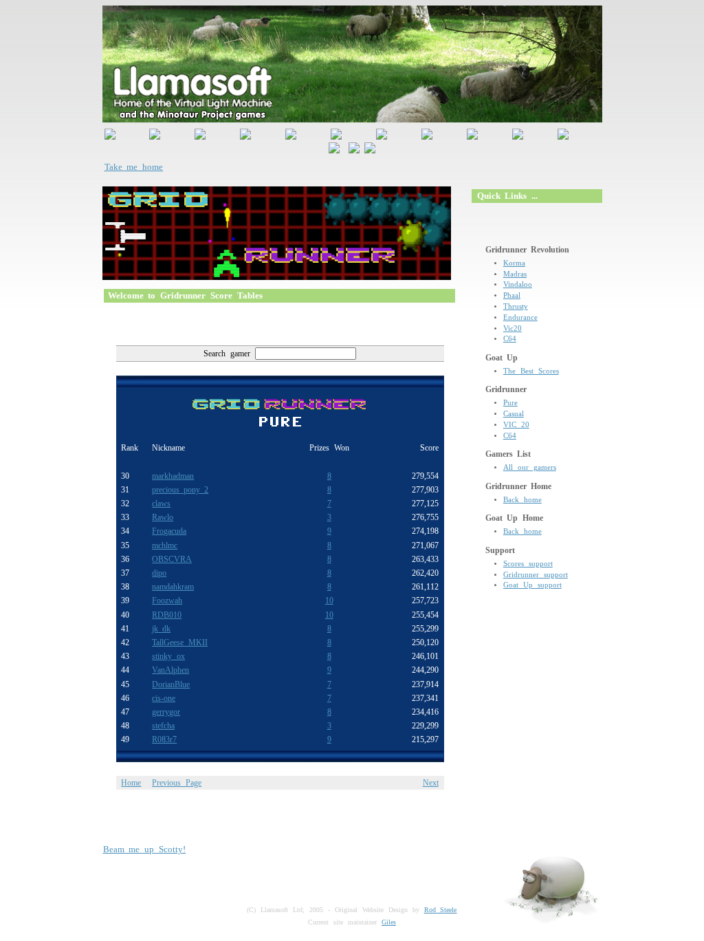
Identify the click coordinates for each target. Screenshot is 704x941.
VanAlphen (170, 670)
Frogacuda (169, 531)
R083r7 (164, 739)
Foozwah (167, 600)
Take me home (134, 167)
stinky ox (168, 656)
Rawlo (162, 517)
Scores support (528, 563)
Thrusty (515, 306)
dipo (159, 573)
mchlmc (164, 545)
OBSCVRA (172, 559)
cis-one (163, 698)
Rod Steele (440, 909)
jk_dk (161, 629)
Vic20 (512, 328)
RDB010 (167, 615)
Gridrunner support (535, 574)
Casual (513, 414)
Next (431, 783)
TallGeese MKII (180, 642)
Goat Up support (532, 585)
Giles (389, 922)
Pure (510, 403)
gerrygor (166, 712)
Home (131, 783)
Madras (515, 274)
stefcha (163, 726)
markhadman (173, 476)
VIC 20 (516, 425)
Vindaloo (517, 284)
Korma (514, 263)
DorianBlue (171, 684)
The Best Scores (531, 371)
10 (329, 600)
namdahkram (173, 587)
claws (161, 503)
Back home (522, 500)
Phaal (511, 295)
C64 (509, 339)
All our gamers (529, 467)
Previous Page (176, 783)
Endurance (520, 317)
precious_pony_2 (180, 490)
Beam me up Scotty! (144, 849)
